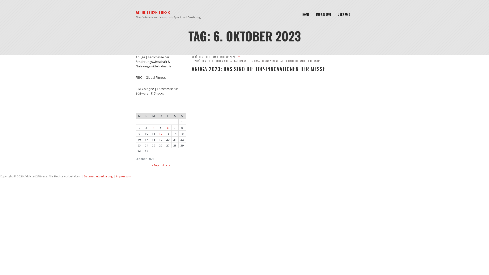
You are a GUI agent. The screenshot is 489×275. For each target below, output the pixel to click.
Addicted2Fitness (153, 12)
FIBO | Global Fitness (151, 77)
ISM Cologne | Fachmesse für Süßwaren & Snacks (157, 91)
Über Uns (344, 14)
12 (160, 133)
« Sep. (155, 165)
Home (305, 14)
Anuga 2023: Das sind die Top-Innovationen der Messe (258, 69)
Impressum (323, 14)
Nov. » (166, 165)
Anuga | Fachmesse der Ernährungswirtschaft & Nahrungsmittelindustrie (273, 61)
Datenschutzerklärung (98, 176)
